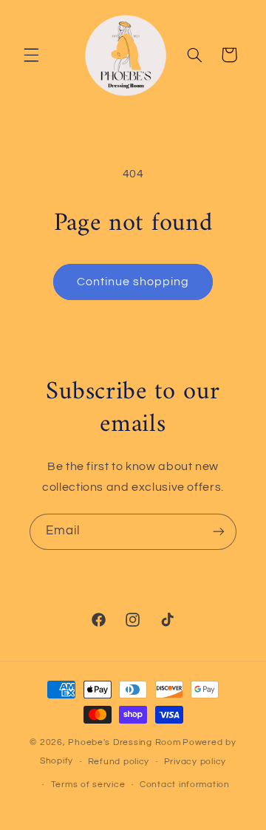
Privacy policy (195, 762)
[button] (31, 55)
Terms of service (88, 784)
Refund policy (119, 762)
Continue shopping (133, 282)
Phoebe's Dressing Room (124, 742)
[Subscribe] (219, 532)
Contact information (185, 784)
